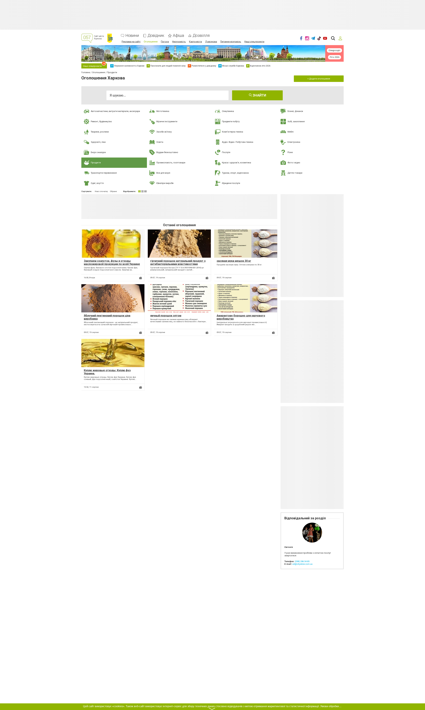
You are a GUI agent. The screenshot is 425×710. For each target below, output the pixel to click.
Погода (165, 41)
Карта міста (195, 41)
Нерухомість (179, 41)
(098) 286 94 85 (302, 561)
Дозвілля (201, 35)
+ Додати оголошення (318, 78)
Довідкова (211, 41)
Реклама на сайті (131, 41)
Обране (113, 191)
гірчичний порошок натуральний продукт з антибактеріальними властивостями (178, 262)
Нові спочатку (101, 191)
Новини (132, 35)
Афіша (178, 35)
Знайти (259, 95)
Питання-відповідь (230, 41)
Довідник (156, 35)
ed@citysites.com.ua (302, 564)
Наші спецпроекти (254, 41)
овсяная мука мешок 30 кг (234, 260)
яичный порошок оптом (165, 315)
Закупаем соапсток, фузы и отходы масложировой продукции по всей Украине (112, 262)
